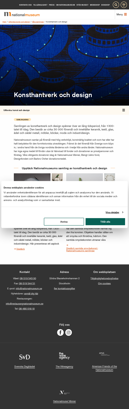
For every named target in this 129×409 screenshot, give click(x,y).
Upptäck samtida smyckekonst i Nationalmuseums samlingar (82, 249)
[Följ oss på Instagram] (68, 332)
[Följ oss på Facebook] (60, 332)
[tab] (123, 110)
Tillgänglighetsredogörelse (104, 278)
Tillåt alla (105, 221)
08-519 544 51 (27, 283)
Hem (4, 22)
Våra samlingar (38, 22)
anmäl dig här (31, 293)
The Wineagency (64, 366)
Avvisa (63, 221)
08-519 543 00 (28, 278)
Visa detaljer (112, 212)
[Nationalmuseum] (24, 14)
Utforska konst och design (19, 22)
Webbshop (95, 5)
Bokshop (105, 5)
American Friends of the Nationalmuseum (104, 368)
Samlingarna (22, 119)
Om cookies (104, 283)
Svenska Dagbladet (24, 366)
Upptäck (20, 249)
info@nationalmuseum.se (29, 288)
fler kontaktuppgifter (64, 288)
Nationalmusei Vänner (64, 401)
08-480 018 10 (27, 308)
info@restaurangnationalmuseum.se (24, 303)
